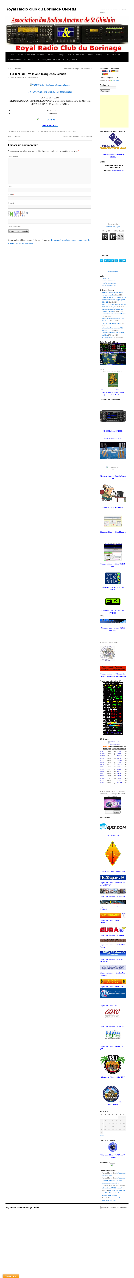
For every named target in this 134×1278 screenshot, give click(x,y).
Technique (60, 54)
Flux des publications (108, 281)
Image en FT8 (72, 59)
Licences (90, 54)
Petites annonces (15, 59)
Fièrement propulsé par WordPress (114, 1207)
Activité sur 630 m (107, 337)
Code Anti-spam (14, 226)
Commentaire (13, 156)
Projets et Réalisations (75, 54)
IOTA (37, 131)
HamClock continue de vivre (110, 323)
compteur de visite (112, 271)
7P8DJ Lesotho (14, 68)
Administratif (30, 54)
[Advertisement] (116, 111)
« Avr (101, 1136)
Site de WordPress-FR (109, 285)
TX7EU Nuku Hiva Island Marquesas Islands (50, 91)
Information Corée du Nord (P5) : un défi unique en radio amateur (113, 1180)
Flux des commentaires (109, 283)
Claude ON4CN (32, 77)
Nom (10, 186)
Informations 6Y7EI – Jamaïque (113, 1188)
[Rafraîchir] (27, 212)
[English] (106, 71)
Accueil (11, 54)
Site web (11, 203)
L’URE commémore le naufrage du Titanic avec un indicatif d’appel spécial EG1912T (114, 299)
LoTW (38, 59)
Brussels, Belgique (113, 225)
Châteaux (50, 54)
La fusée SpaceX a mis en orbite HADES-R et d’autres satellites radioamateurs (114, 1192)
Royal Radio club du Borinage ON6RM (40, 9)
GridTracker (28, 59)
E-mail (11, 194)
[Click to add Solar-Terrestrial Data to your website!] (113, 351)
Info (33, 131)
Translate (116, 80)
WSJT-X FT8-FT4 (113, 54)
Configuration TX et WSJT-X (53, 59)
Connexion (105, 278)
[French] (110, 71)
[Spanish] (106, 74)
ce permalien (71, 131)
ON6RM (20, 54)
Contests (40, 54)
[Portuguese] (103, 74)
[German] (113, 71)
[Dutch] (103, 71)
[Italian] (117, 71)
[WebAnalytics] (112, 1165)
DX (30, 131)
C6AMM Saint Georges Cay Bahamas (77, 68)
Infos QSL (100, 54)
